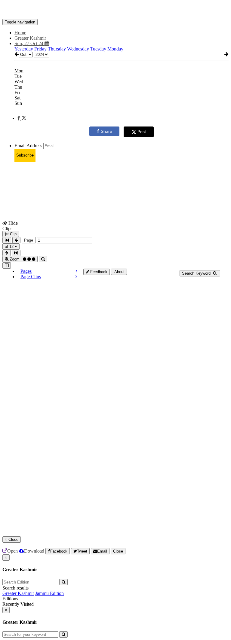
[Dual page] (6, 265)
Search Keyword (197, 273)
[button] (21, 118)
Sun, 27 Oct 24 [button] (29, 43)
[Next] (76, 276)
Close (118, 551)
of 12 (10, 246)
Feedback (98, 272)
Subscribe (25, 155)
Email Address (28, 145)
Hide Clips (10, 226)
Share (106, 131)
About (119, 272)
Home (20, 32)
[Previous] (76, 271)
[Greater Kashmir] (115, 9)
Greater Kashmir (18, 593)
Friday (40, 48)
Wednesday (78, 48)
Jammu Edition (49, 593)
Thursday (57, 48)
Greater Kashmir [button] (30, 38)
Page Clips (30, 276)
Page (28, 240)
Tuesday (98, 48)
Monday (115, 48)
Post (141, 131)
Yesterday (23, 48)
